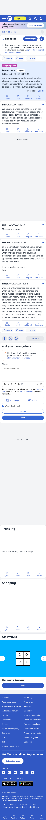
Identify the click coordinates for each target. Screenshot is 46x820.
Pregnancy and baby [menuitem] (10, 746)
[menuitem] (3, 772)
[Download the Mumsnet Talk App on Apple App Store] (9, 783)
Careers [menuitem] (5, 724)
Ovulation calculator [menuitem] (32, 719)
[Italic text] (15, 384)
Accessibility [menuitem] (20, 807)
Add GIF (35, 400)
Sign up (20, 18)
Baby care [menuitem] (28, 742)
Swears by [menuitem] (28, 711)
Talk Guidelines (26, 391)
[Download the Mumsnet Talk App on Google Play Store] (26, 783)
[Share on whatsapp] (16, 338)
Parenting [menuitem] (28, 697)
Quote (7, 98)
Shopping (12, 32)
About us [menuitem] (5, 697)
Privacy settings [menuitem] (7, 807)
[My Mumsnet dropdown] (42, 18)
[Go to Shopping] (3, 39)
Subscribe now (13, 761)
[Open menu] (4, 18)
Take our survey (35, 25)
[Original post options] (42, 65)
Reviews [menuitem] (27, 706)
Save (21, 58)
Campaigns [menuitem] (6, 719)
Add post (28, 98)
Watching (14, 818)
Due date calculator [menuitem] (32, 724)
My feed (6, 576)
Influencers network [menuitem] (10, 711)
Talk (4, 32)
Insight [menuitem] (5, 715)
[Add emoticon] (41, 384)
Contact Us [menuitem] (13, 804)
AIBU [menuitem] (4, 737)
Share (32, 58)
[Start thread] (30, 18)
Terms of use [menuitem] (24, 804)
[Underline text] (8, 384)
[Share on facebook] (4, 338)
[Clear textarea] (22, 384)
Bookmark (39, 131)
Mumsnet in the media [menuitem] (11, 706)
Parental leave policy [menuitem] (10, 728)
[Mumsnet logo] (9, 18)
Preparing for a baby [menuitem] (32, 733)
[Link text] (18, 384)
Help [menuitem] (4, 804)
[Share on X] (10, 338)
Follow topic (30, 38)
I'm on (32, 818)
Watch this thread (12, 406)
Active (5, 818)
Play (23, 685)
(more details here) (15, 800)
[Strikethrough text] (11, 384)
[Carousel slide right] (43, 658)
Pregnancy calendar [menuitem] (32, 715)
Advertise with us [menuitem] (9, 702)
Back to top (36, 338)
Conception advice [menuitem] (31, 728)
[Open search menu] (35, 18)
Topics (17, 576)
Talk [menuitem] (3, 742)
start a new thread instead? (18, 358)
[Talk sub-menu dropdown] (42, 32)
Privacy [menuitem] (35, 804)
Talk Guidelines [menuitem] (33, 807)
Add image (14, 400)
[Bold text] (5, 384)
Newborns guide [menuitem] (31, 737)
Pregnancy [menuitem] (28, 702)
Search (41, 818)
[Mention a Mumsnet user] (37, 384)
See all (41, 90)
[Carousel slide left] (2, 658)
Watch (9, 58)
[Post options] (42, 104)
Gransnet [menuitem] (6, 733)
